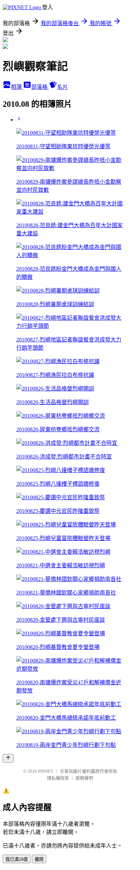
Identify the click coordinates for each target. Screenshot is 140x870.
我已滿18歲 (16, 859)
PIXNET (45, 771)
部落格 (40, 87)
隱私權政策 (58, 778)
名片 (62, 87)
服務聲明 (84, 778)
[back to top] (8, 758)
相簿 (17, 87)
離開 (39, 859)
